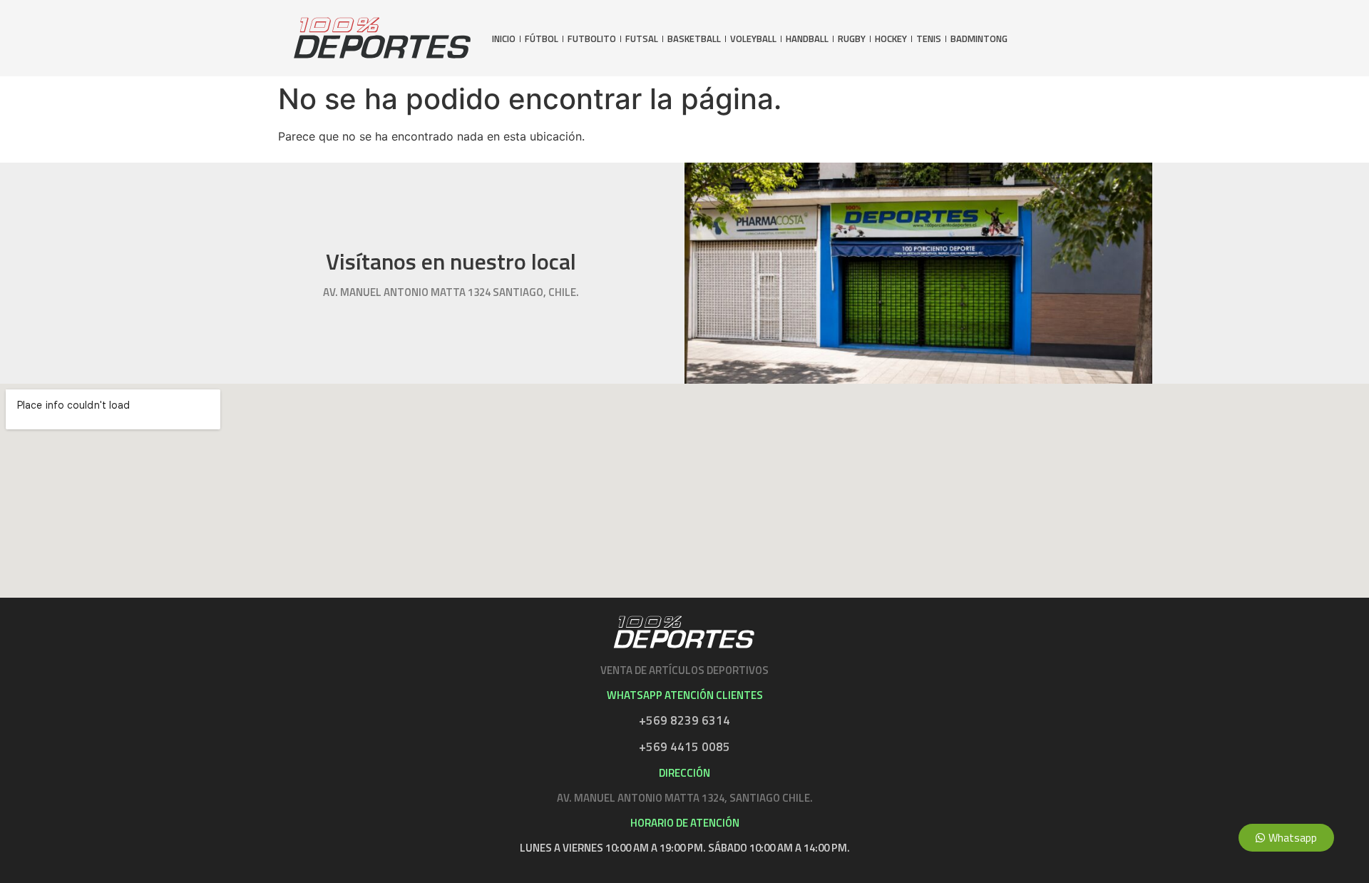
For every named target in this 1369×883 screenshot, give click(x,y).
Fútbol (541, 39)
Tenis (928, 39)
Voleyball (753, 39)
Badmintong (978, 39)
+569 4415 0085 (684, 746)
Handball (807, 39)
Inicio (504, 39)
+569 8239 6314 (684, 720)
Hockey (891, 39)
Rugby (852, 39)
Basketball (694, 39)
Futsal (641, 39)
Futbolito (592, 39)
